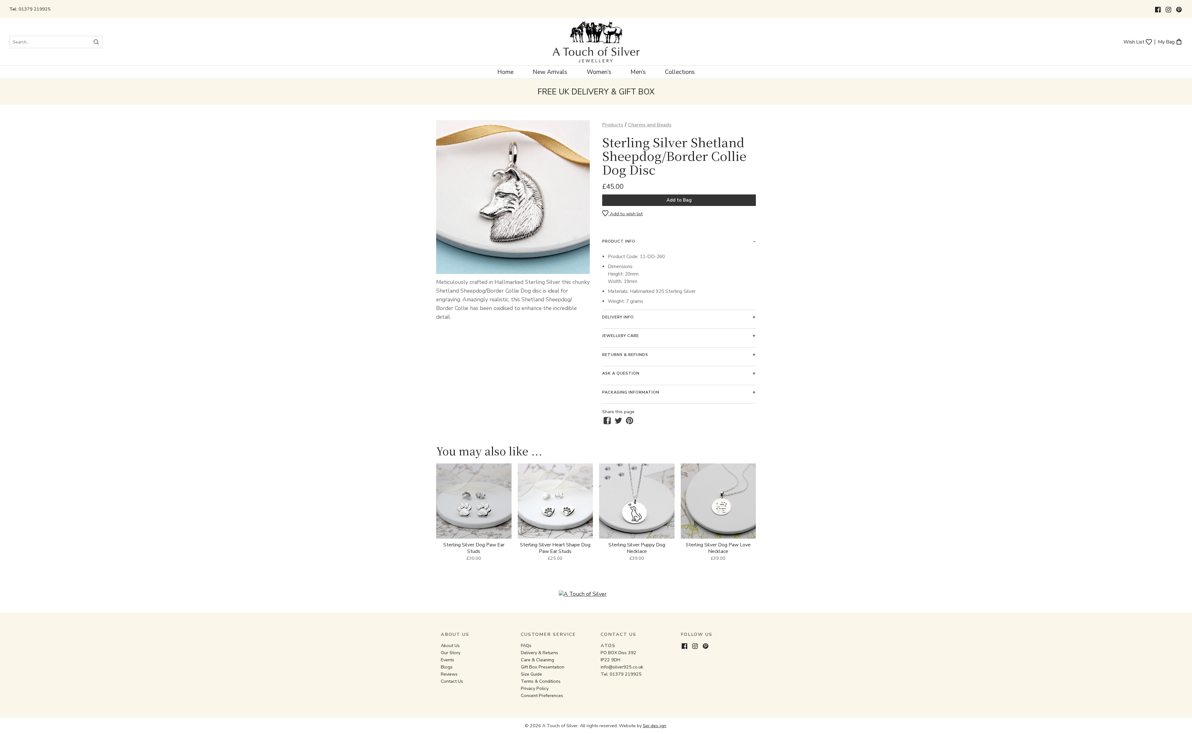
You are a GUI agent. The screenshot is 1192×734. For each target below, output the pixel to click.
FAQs (526, 645)
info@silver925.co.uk (622, 667)
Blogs (447, 667)
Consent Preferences (542, 695)
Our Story (450, 653)
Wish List (1134, 41)
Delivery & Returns (539, 653)
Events (447, 660)
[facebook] (607, 421)
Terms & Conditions (541, 681)
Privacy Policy (535, 688)
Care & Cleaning (537, 660)
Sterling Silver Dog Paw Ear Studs (473, 548)
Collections (680, 72)
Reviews (449, 674)
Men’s (638, 72)
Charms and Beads (649, 124)
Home (505, 72)
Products (612, 124)
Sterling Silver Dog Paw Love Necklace (718, 548)
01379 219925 (35, 9)
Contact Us (452, 681)
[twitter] (618, 421)
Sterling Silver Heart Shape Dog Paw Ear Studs (555, 548)
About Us (450, 645)
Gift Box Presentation (542, 667)
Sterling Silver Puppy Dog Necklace (636, 548)
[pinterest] (629, 421)
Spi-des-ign (654, 726)
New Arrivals (550, 72)
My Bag (1167, 41)
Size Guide (531, 674)
